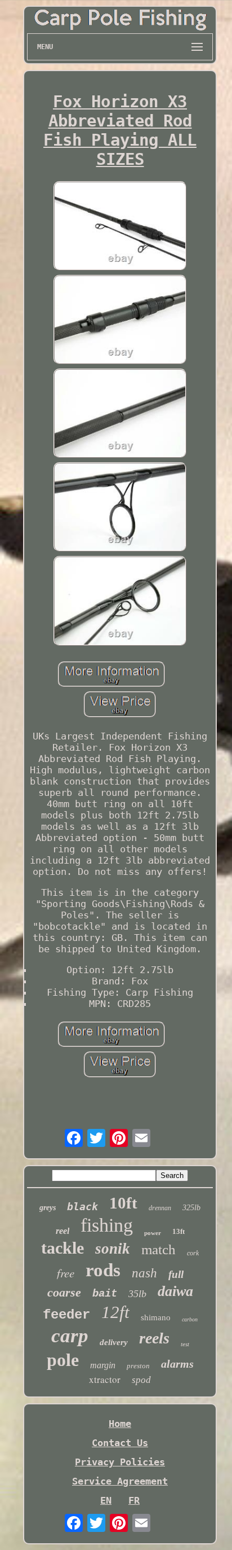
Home (120, 1423)
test (185, 1344)
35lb (137, 1293)
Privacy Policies (120, 1462)
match (158, 1249)
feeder (66, 1315)
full (176, 1274)
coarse (64, 1292)
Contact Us (120, 1442)
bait (104, 1294)
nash (144, 1273)
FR (134, 1500)
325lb (191, 1207)
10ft (123, 1203)
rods (103, 1270)
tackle (62, 1247)
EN (105, 1500)
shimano (156, 1317)
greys (47, 1207)
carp (69, 1336)
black (82, 1206)
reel (62, 1231)
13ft (178, 1231)
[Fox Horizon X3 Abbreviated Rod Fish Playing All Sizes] (120, 227)
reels (154, 1338)
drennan (160, 1208)
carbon (190, 1319)
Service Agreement (120, 1481)
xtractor (105, 1379)
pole (63, 1360)
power (152, 1232)
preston (138, 1365)
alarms (177, 1364)
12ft (115, 1312)
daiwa (175, 1291)
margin (102, 1365)
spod (141, 1379)
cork (193, 1253)
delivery (114, 1342)
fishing (107, 1225)
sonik (112, 1248)
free (65, 1273)
